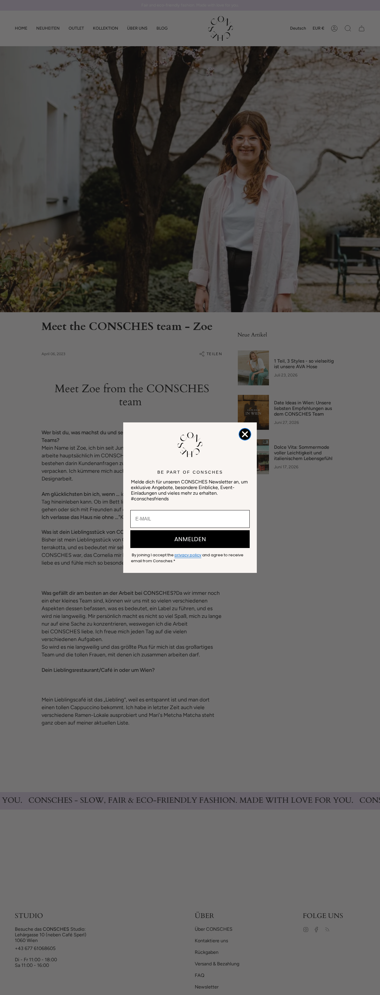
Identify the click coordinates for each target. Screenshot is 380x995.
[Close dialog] (245, 434)
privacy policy (188, 555)
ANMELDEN (190, 539)
